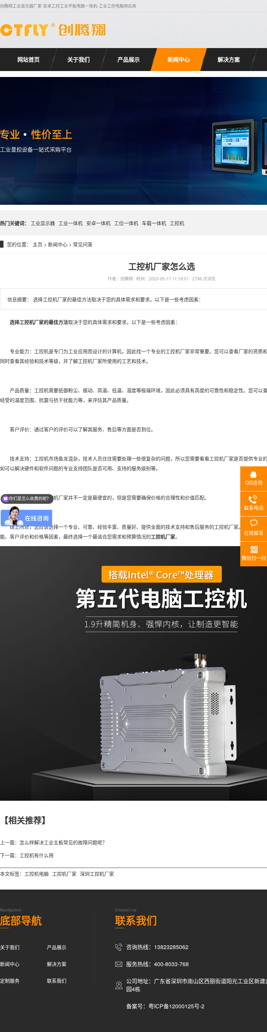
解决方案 (229, 59)
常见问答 (82, 244)
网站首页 (28, 59)
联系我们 (56, 980)
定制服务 (9, 980)
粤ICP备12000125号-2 (176, 1006)
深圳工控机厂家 (97, 873)
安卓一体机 (98, 222)
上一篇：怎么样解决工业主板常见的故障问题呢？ (53, 842)
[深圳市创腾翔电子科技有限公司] (54, 30)
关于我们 (78, 59)
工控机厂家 (31, 321)
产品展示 (129, 59)
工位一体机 (126, 222)
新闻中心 (179, 59)
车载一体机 (154, 222)
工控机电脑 (36, 873)
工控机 (177, 222)
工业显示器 (43, 222)
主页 (37, 244)
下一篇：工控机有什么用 (27, 855)
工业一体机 (70, 222)
